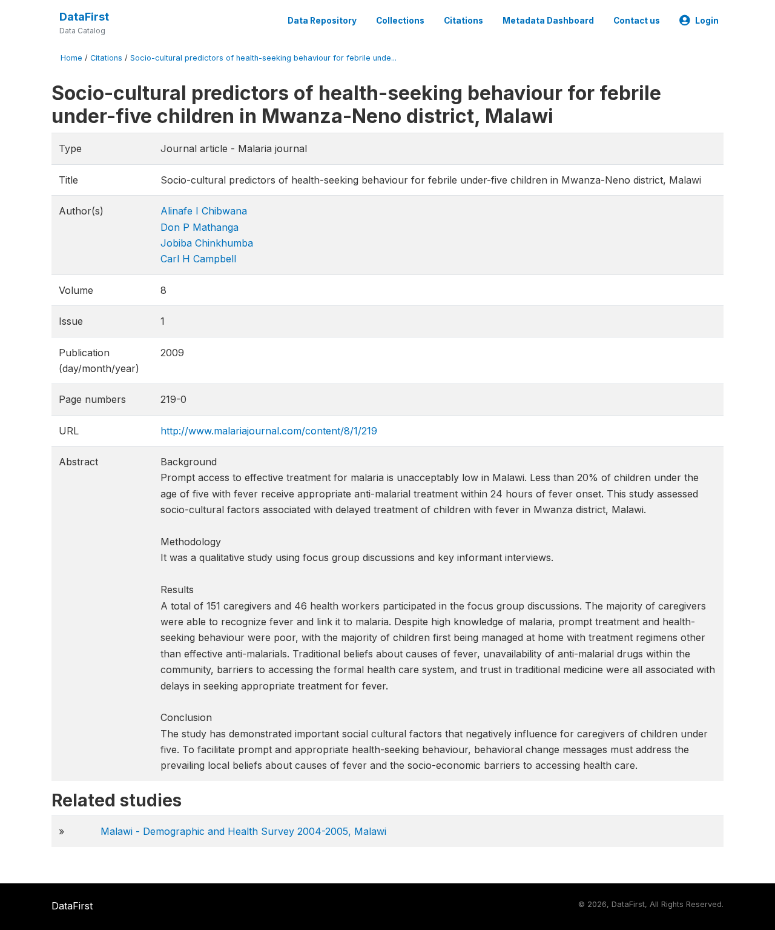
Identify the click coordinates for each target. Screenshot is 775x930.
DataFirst (84, 16)
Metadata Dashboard (548, 20)
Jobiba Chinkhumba (206, 243)
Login (707, 20)
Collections (400, 20)
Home (71, 57)
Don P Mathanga (199, 227)
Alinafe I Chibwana (203, 211)
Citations (463, 20)
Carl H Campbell (198, 259)
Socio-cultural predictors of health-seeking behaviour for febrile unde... (263, 57)
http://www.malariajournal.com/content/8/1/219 (268, 431)
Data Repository (322, 20)
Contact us (636, 20)
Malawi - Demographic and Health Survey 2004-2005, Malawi (243, 831)
